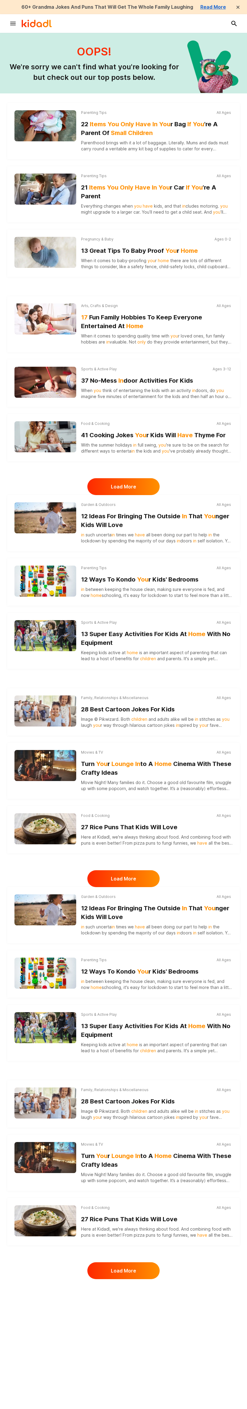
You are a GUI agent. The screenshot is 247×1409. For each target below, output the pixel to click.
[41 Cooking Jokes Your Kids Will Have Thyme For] (45, 436)
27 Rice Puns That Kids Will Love (129, 827)
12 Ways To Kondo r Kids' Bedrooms (140, 579)
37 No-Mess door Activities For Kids (137, 380)
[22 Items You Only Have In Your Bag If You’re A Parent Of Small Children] (45, 125)
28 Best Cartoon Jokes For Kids (128, 709)
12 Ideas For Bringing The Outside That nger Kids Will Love (155, 521)
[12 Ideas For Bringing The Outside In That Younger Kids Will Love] (45, 517)
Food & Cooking (95, 423)
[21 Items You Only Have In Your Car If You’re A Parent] (45, 189)
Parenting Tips (94, 112)
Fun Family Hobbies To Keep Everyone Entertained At (141, 322)
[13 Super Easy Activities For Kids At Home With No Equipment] (45, 634)
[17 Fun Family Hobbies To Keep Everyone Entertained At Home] (45, 318)
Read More (213, 7)
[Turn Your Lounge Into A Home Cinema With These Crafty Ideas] (45, 765)
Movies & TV (92, 752)
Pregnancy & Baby (97, 239)
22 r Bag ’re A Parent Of (149, 129)
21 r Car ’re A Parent (148, 192)
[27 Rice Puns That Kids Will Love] (45, 828)
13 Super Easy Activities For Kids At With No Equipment (155, 638)
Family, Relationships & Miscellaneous (115, 697)
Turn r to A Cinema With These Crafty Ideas (156, 768)
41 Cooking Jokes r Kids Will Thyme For (153, 435)
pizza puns (144, 843)
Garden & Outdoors (98, 504)
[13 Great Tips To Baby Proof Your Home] (45, 252)
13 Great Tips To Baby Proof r (139, 250)
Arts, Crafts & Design (99, 305)
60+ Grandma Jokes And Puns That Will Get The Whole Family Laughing (107, 7)
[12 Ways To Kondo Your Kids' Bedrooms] (45, 581)
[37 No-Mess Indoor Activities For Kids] (45, 382)
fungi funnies (175, 843)
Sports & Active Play (99, 369)
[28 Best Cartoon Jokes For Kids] (45, 710)
